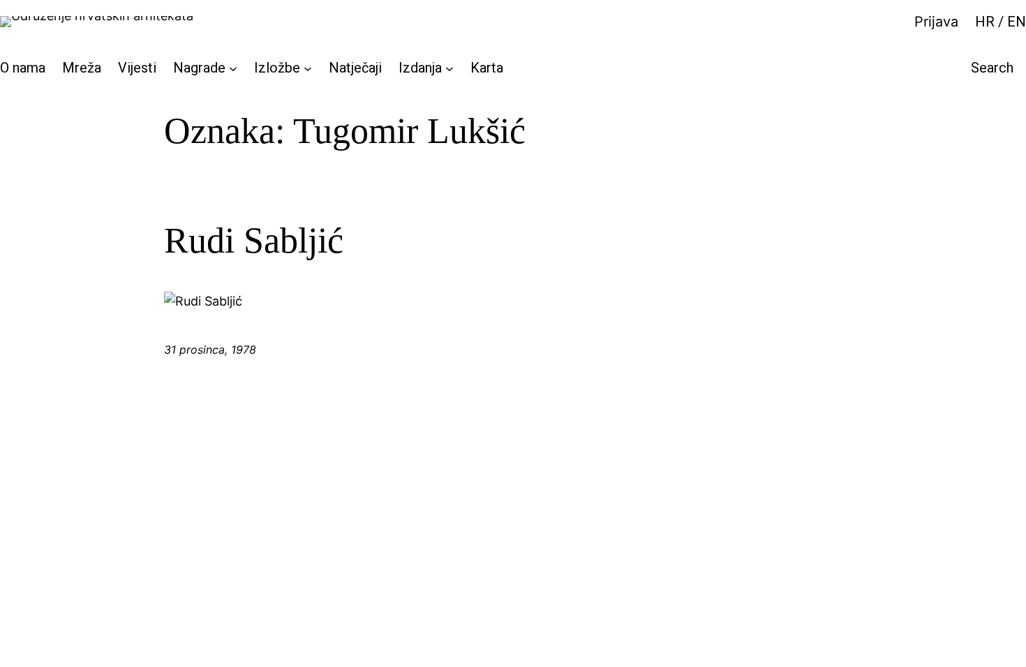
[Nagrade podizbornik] (233, 67)
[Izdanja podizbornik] (449, 67)
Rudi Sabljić (253, 240)
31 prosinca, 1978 (210, 350)
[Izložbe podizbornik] (308, 67)
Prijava (936, 21)
